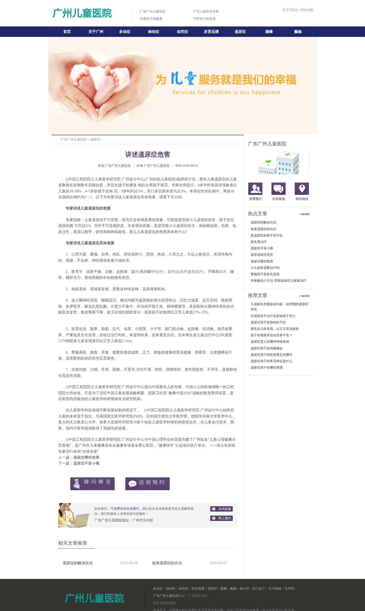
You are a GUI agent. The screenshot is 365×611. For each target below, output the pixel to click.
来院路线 (302, 199)
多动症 (124, 32)
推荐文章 (257, 295)
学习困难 (275, 588)
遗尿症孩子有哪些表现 (267, 367)
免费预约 (255, 199)
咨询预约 (147, 483)
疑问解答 (92, 483)
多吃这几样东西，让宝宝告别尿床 (275, 329)
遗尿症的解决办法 (78, 563)
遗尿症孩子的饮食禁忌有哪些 (271, 355)
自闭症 (182, 32)
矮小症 (244, 588)
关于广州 (95, 32)
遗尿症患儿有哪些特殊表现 (270, 341)
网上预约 (224, 518)
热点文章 (257, 213)
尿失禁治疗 (259, 242)
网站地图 (307, 10)
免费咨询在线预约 (126, 509)
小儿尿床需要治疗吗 (265, 268)
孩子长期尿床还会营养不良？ (271, 335)
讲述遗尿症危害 (262, 255)
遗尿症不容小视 (86, 463)
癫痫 (298, 32)
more (304, 213)
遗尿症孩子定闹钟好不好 (268, 322)
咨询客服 (224, 509)
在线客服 (278, 199)
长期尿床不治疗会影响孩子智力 (273, 316)
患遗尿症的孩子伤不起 (267, 235)
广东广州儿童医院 (74, 139)
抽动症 (153, 32)
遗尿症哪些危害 (86, 457)
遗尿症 (240, 32)
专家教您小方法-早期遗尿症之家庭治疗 (278, 281)
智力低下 (259, 588)
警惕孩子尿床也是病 (265, 274)
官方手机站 (290, 10)
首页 (67, 32)
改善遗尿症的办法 (167, 563)
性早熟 (289, 588)
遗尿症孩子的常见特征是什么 (271, 361)
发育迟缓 (211, 32)
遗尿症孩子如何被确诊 (267, 348)
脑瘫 (269, 32)
